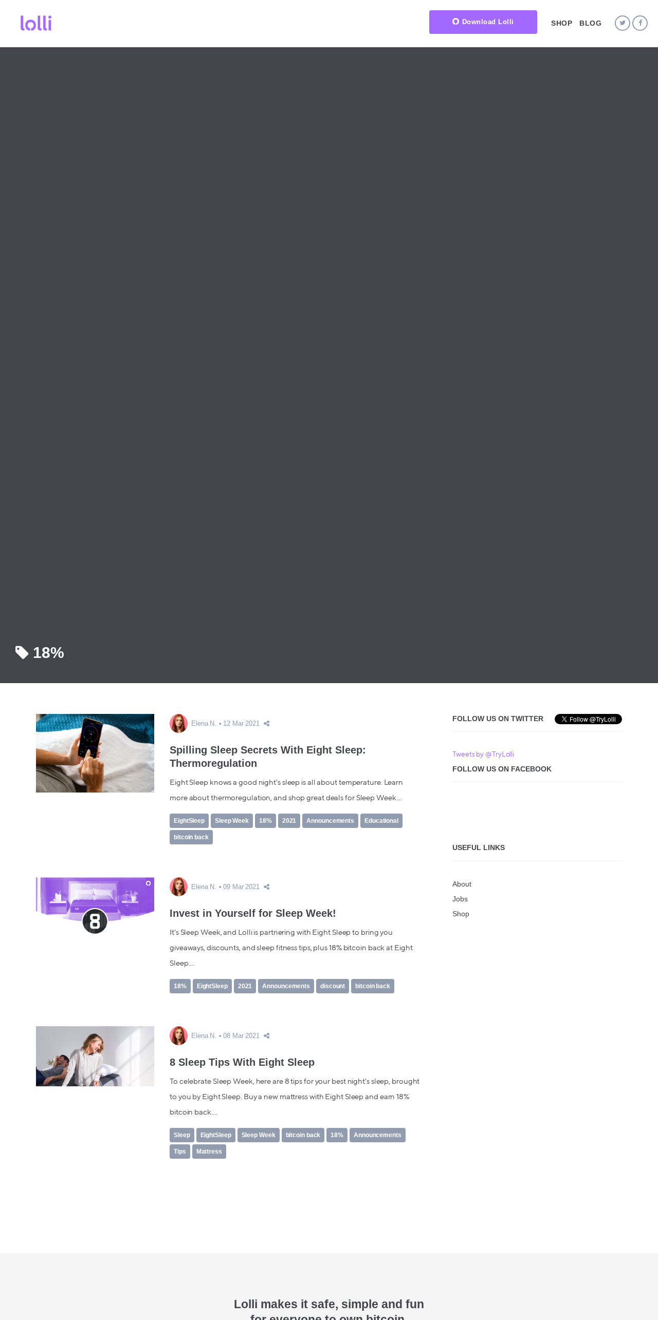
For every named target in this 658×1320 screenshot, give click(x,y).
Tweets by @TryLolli (483, 754)
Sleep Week (232, 820)
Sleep (182, 1135)
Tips (180, 1151)
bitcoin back (191, 837)
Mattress (209, 1151)
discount (332, 986)
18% (265, 820)
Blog (590, 23)
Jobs (460, 899)
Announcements (330, 820)
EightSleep (189, 820)
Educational (381, 820)
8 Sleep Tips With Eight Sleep (242, 1062)
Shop (561, 23)
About (461, 884)
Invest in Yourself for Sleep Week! (253, 913)
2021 (289, 820)
